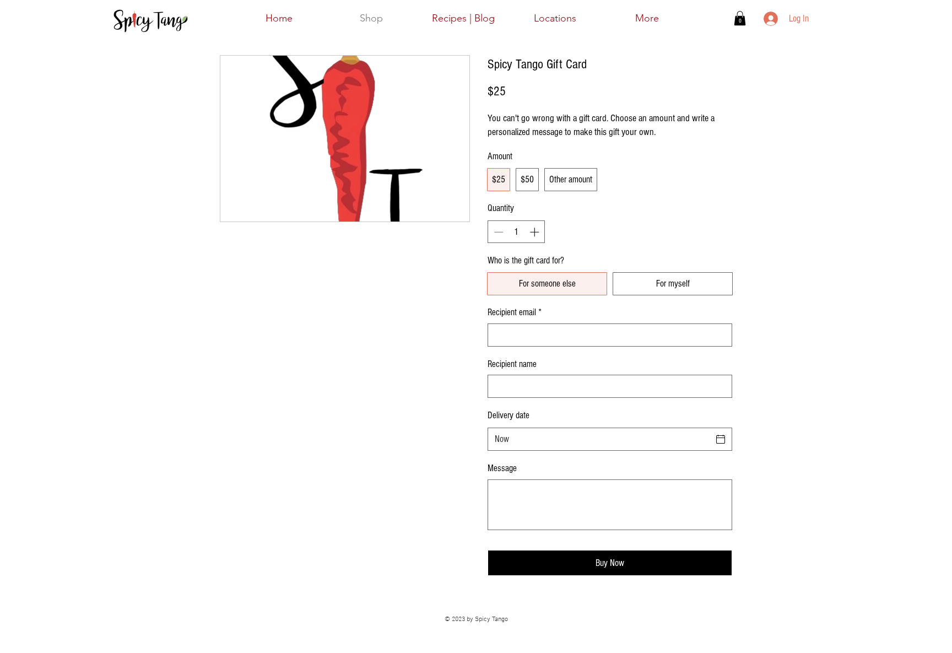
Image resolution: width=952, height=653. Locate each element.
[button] (740, 18)
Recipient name (512, 364)
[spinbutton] (516, 232)
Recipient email (515, 312)
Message (502, 468)
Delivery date (508, 415)
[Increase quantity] (535, 232)
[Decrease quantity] (497, 232)
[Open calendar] (720, 439)
